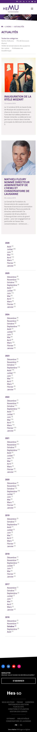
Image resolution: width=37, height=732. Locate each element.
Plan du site (18, 707)
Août (9, 246)
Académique (6, 51)
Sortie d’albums (7, 41)
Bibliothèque (23, 718)
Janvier (10, 266)
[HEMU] (11, 8)
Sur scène (5, 48)
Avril (9, 257)
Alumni (4, 43)
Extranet (11, 718)
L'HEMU (8, 26)
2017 (7, 584)
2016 (7, 617)
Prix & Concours (23, 41)
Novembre (11, 279)
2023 (7, 356)
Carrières (29, 702)
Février (10, 263)
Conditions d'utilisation (18, 709)
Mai (8, 255)
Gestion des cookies (18, 711)
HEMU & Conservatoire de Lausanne (15, 46)
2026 (7, 243)
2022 (7, 397)
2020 (7, 479)
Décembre (11, 277)
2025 (7, 273)
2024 (7, 314)
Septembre (12, 285)
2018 (7, 554)
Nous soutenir (8, 702)
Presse (20, 702)
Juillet (10, 249)
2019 (7, 515)
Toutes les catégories (9, 38)
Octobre (10, 282)
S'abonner (18, 681)
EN (20, 1)
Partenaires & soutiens (18, 704)
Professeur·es (17, 48)
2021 (7, 438)
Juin (9, 252)
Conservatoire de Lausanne (18, 721)
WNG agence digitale (23, 729)
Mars (9, 260)
